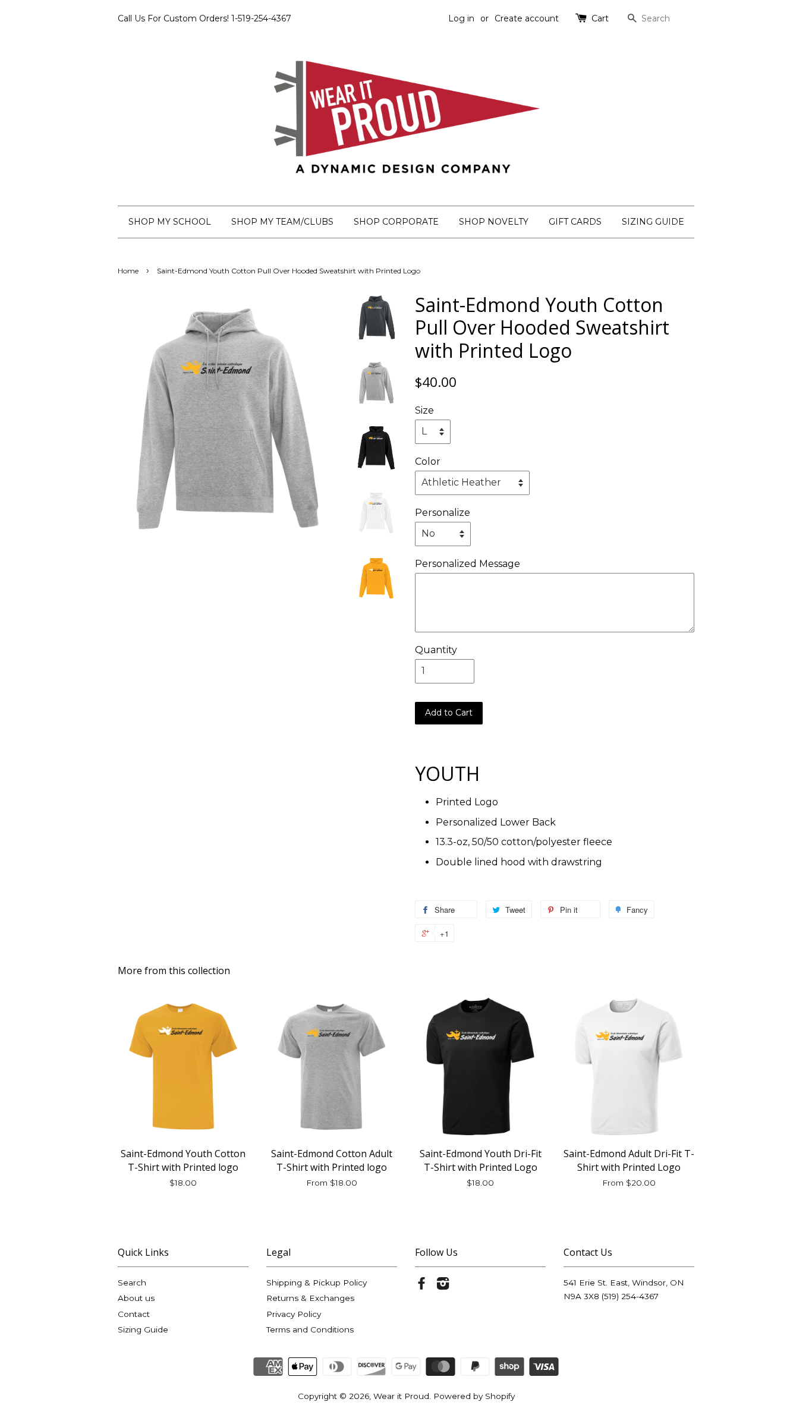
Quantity (436, 650)
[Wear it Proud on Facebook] (421, 1285)
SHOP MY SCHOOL (169, 221)
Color (427, 461)
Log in (461, 18)
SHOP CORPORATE (396, 221)
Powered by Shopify (474, 1396)
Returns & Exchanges (310, 1298)
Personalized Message (467, 563)
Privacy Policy (293, 1314)
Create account (527, 18)
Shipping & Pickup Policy (316, 1282)
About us (136, 1298)
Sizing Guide (143, 1329)
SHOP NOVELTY (493, 221)
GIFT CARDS (575, 221)
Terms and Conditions (310, 1329)
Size (424, 410)
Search (132, 1282)
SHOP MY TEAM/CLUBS (282, 221)
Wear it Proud (401, 1396)
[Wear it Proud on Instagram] (442, 1285)
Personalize (442, 512)
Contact (134, 1314)
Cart (600, 18)
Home (128, 270)
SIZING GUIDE (653, 221)
